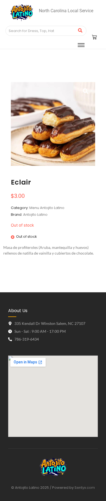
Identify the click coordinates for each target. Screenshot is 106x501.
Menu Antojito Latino (46, 207)
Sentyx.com (84, 487)
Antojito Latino (35, 214)
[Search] (80, 31)
